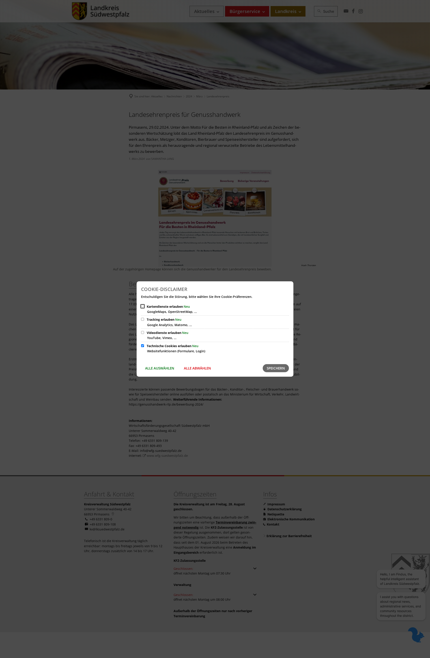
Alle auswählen (159, 368)
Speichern (276, 368)
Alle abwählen (197, 368)
